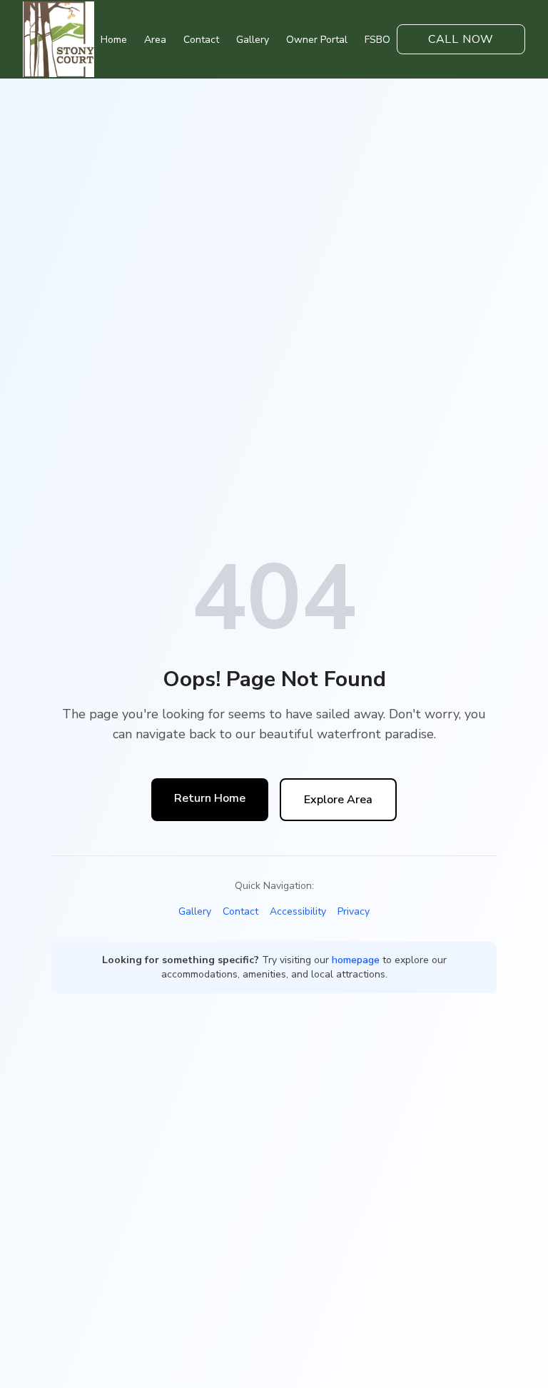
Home (114, 39)
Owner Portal (316, 39)
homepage (356, 960)
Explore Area (338, 800)
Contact (201, 39)
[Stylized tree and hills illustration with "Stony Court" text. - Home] (58, 38)
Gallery (252, 39)
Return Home (209, 798)
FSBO (377, 39)
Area (155, 39)
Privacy (354, 911)
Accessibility (298, 911)
